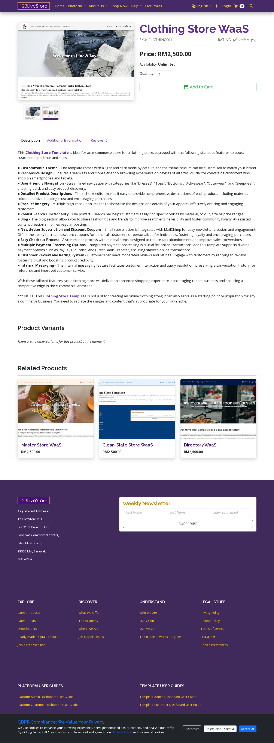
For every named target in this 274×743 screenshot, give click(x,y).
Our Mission (148, 629)
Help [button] (135, 6)
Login (226, 6)
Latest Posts (27, 621)
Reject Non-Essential (220, 729)
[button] (201, 6)
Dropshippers (27, 629)
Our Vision (147, 621)
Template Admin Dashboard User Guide (168, 697)
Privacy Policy (210, 613)
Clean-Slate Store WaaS (128, 445)
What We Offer (89, 613)
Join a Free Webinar (31, 645)
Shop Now (119, 6)
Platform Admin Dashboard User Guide (45, 697)
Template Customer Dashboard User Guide (170, 705)
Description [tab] (30, 140)
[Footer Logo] (34, 500)
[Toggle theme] (216, 6)
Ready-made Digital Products (38, 637)
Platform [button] (75, 6)
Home (59, 6)
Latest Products (29, 613)
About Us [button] (97, 6)
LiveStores (153, 6)
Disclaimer (208, 637)
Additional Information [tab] (65, 140)
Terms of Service (212, 629)
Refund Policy (210, 621)
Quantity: (147, 73)
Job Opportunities (91, 637)
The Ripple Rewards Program (160, 637)
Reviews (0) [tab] (100, 140)
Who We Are (148, 613)
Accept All (248, 729)
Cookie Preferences (214, 645)
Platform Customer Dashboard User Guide (48, 705)
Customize (192, 729)
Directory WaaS (200, 445)
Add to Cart (201, 87)
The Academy (88, 621)
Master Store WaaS (41, 445)
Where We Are (88, 629)
